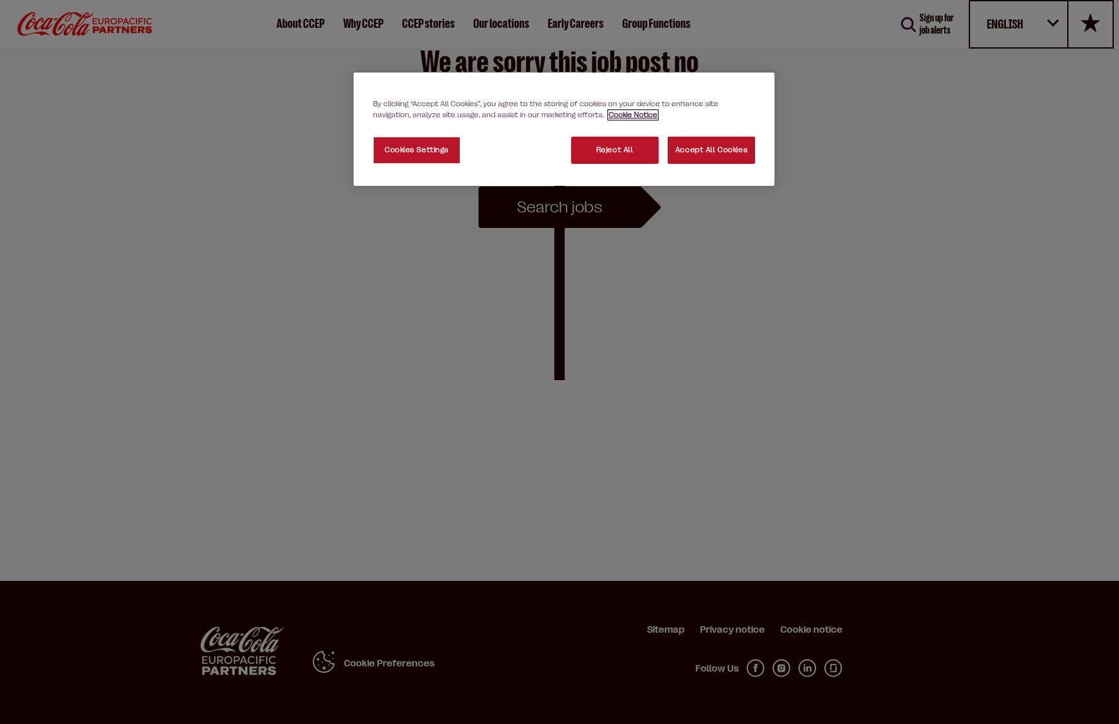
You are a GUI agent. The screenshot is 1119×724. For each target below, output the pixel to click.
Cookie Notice (633, 115)
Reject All (614, 150)
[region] (564, 129)
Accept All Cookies (711, 150)
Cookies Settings (417, 150)
